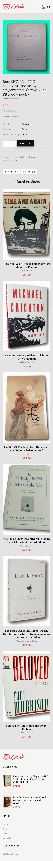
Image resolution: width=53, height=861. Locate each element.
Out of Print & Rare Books (23, 157)
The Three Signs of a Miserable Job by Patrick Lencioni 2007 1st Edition (26, 540)
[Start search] (48, 7)
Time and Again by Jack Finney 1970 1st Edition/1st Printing (26, 265)
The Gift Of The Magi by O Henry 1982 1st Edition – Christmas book (27, 448)
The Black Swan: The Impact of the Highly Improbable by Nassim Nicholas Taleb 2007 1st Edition (26, 634)
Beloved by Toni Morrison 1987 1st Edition (26, 727)
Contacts (7, 837)
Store (5, 833)
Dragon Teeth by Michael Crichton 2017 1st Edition (26, 357)
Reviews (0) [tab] (29, 172)
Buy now (25, 143)
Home (5, 824)
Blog (5, 828)
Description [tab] (11, 172)
